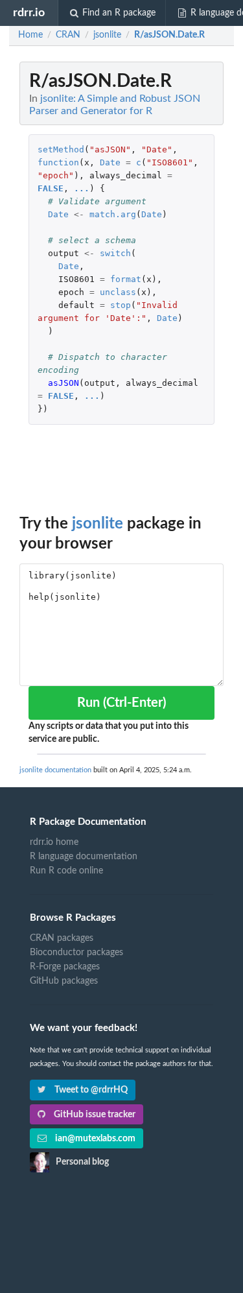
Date (110, 162)
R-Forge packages (65, 966)
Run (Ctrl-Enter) (121, 702)
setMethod (61, 149)
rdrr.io (29, 12)
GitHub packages (64, 981)
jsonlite (97, 524)
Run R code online (66, 870)
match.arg (112, 214)
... (81, 188)
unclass (118, 292)
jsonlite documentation (55, 770)
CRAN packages (61, 938)
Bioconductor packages (76, 952)
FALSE (51, 188)
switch (115, 253)
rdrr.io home (54, 842)
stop (120, 305)
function (58, 162)
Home (30, 35)
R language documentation (83, 856)
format (125, 279)
